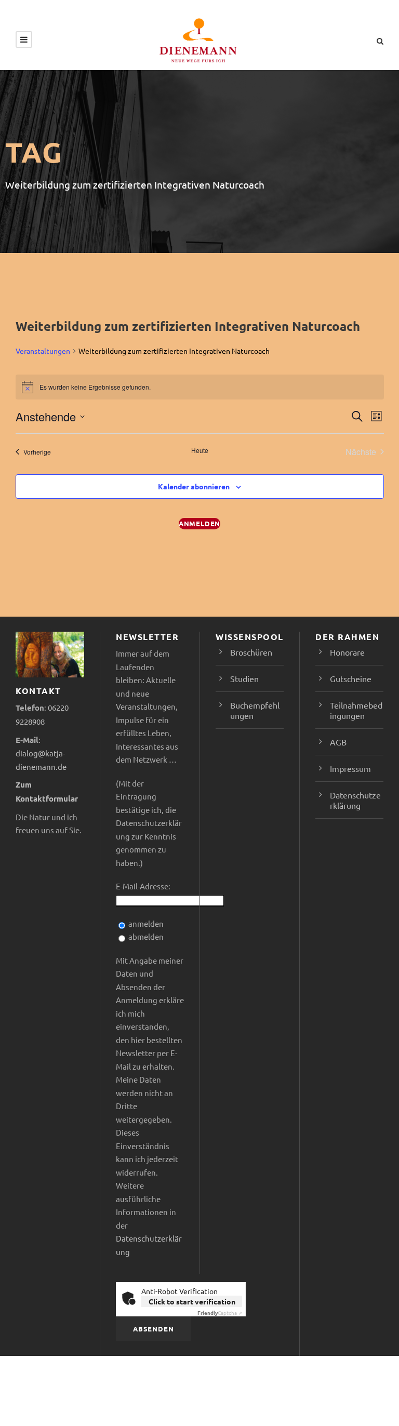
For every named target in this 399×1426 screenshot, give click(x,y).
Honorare (347, 652)
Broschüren (251, 652)
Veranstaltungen (43, 350)
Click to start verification (192, 1301)
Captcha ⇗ (219, 1312)
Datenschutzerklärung (355, 800)
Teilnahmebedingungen (356, 710)
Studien (244, 678)
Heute (199, 450)
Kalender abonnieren (194, 486)
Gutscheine (350, 678)
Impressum (350, 768)
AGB (338, 742)
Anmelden (199, 523)
